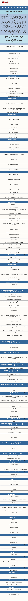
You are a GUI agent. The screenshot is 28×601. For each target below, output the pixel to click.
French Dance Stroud (10, 502)
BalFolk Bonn (14, 159)
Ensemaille (14, 332)
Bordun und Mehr (12, 515)
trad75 (2, 396)
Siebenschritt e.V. (12, 218)
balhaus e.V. (14, 204)
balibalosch (10, 55)
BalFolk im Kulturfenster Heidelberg (14, 187)
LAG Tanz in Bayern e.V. (14, 277)
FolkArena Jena (14, 66)
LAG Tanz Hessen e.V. (14, 132)
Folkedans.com (14, 577)
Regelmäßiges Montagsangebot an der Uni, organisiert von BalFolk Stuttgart (14, 210)
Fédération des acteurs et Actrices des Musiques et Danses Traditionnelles (14, 287)
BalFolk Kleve (14, 149)
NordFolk (7, 103)
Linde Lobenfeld (12, 223)
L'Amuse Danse (14, 411)
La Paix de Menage (5, 315)
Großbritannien (15, 36)
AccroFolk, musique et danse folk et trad (14, 379)
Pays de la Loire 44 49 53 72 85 (15, 31)
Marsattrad (14, 467)
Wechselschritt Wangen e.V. (14, 259)
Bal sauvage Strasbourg (14, 376)
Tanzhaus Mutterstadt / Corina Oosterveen (14, 197)
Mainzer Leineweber (14, 162)
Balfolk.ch (14, 565)
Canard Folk (14, 486)
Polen (17, 41)
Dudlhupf (12, 177)
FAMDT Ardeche (14, 310)
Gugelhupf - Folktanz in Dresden (14, 58)
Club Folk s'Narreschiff (11, 374)
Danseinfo (3, 561)
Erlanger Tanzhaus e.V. (14, 267)
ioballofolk (4, 507)
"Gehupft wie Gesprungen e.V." (9, 61)
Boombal (14, 481)
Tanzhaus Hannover (14, 117)
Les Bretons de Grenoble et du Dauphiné (14, 324)
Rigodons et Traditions (5, 326)
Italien (22, 36)
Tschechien (12, 41)
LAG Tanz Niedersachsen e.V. (14, 122)
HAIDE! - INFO (4, 244)
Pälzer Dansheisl (11, 199)
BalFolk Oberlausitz (14, 73)
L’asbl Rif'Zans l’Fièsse (14, 491)
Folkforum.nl (14, 522)
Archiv (23, 4)
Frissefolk (14, 489)
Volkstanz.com (14, 239)
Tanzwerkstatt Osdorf (14, 106)
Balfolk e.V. (12, 257)
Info (7, 4)
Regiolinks (12, 4)
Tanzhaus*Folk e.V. (12, 53)
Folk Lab (13, 403)
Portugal (18, 37)
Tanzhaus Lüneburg (14, 127)
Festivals (18, 4)
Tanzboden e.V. (8, 182)
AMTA (6, 296)
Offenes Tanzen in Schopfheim (14, 247)
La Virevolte (14, 388)
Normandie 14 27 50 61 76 (16, 26)
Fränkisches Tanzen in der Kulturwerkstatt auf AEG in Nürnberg (14, 274)
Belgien (7, 36)
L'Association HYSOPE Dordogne (14, 432)
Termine (3, 4)
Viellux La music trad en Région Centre (14, 368)
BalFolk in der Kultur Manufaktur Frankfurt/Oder (14, 93)
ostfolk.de (7, 46)
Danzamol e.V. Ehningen (14, 237)
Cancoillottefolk (14, 350)
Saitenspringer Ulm (14, 262)
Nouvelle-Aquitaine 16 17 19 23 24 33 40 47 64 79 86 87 (14, 28)
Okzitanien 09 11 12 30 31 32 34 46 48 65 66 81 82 (14, 30)
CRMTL (14, 440)
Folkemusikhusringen (14, 570)
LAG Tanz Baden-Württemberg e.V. (14, 234)
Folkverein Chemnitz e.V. (14, 63)
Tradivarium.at (14, 537)
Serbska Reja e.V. (14, 71)
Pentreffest (3, 499)
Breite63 (11, 194)
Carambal (3, 400)
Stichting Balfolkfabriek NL (14, 524)
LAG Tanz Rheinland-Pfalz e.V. (14, 164)
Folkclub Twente (14, 530)
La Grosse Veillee (14, 347)
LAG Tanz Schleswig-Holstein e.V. (14, 112)
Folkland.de (5, 108)
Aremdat (11, 321)
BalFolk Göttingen (14, 124)
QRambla (12, 554)
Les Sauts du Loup (14, 464)
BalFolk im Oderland (14, 91)
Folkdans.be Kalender (14, 484)
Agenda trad (14, 284)
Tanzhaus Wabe (14, 83)
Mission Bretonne (14, 416)
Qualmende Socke (12, 179)
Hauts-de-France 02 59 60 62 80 (16, 23)
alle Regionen (5, 16)
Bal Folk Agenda (14, 519)
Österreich (12, 37)
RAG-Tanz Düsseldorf (14, 144)
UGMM (14, 345)
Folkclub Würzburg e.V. (14, 269)
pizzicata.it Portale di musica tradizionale (14, 510)
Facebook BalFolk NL (14, 527)
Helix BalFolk (7, 154)
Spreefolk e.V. (14, 81)
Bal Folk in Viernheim (14, 184)
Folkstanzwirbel (12, 101)
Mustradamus (14, 437)
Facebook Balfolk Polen (14, 594)
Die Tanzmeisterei (9, 242)
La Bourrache (14, 413)
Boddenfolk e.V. (11, 88)
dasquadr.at (14, 539)
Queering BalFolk (14, 68)
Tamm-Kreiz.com (14, 354)
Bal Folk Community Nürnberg (14, 272)
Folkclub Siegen (14, 167)
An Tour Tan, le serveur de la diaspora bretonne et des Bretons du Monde (14, 358)
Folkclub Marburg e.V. (14, 129)
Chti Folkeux (14, 474)
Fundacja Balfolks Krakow (14, 596)
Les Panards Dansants (14, 496)
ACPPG (14, 448)
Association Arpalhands (14, 451)
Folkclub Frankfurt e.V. (14, 174)
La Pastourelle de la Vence (8, 330)
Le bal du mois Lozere (14, 305)
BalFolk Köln (14, 157)
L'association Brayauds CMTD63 (14, 299)
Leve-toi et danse (14, 307)
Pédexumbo (14, 549)
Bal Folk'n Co (12, 215)
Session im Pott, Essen (14, 147)
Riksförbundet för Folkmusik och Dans (14, 582)
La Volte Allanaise (14, 313)
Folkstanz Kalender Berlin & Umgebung (14, 78)
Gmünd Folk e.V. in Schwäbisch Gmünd (14, 232)
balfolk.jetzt (20, 46)
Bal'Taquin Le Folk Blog (14, 434)
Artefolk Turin (14, 512)
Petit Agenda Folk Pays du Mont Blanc (14, 335)
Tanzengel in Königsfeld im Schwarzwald (14, 220)
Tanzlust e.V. (11, 252)
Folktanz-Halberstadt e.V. (14, 137)
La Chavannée (14, 294)
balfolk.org (13, 46)
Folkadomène (10, 319)
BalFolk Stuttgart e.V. (14, 207)
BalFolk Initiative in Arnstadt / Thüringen (14, 279)
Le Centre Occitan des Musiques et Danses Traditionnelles (14, 446)
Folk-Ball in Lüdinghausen (14, 169)
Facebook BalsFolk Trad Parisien (14, 406)
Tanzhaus (12, 542)
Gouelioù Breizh (6, 361)
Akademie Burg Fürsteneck (14, 134)
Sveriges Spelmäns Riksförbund (14, 584)
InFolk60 (14, 390)
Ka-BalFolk (12, 229)
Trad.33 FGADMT (14, 427)
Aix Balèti (3, 469)
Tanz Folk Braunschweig (14, 119)
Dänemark (8, 40)
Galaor (14, 421)
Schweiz (14, 39)
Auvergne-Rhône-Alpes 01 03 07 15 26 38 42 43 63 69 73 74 (14, 17)
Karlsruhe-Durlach (16, 227)
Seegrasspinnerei (14, 249)
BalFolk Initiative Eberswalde (14, 96)
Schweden (14, 40)
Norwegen (20, 40)
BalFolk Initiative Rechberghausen (14, 213)
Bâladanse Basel (14, 559)
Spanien (23, 37)
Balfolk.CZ (9, 589)
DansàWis (14, 381)
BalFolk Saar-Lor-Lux (14, 192)
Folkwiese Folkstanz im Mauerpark (14, 86)
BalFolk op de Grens (14, 532)
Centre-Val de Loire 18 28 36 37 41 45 (14, 21)
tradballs (14, 547)
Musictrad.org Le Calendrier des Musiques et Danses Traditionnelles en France (14, 302)
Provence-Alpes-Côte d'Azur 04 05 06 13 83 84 (14, 33)
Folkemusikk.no (14, 575)
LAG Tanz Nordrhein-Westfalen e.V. (14, 142)
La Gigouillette (5, 337)
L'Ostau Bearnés (14, 429)
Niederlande (5, 37)
